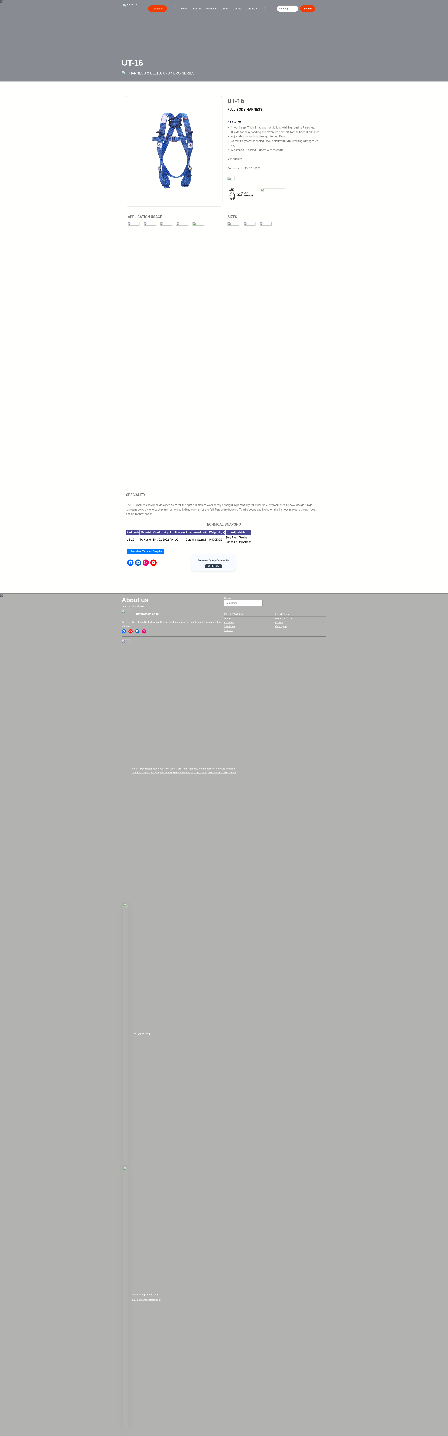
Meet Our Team (284, 618)
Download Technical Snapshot (146, 551)
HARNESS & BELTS (145, 73)
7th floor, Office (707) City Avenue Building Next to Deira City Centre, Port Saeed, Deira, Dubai (184, 772)
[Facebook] (130, 563)
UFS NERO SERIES (178, 73)
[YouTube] (153, 563)
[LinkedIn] (138, 563)
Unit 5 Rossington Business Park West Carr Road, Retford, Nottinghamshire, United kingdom (184, 768)
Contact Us (213, 566)
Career (279, 622)
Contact (228, 630)
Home (227, 618)
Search (308, 8)
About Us (229, 622)
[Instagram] (146, 563)
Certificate (229, 626)
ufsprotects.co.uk (147, 613)
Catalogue (157, 8)
